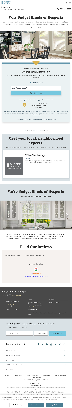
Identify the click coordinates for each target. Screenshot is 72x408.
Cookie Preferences (36, 377)
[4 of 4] (38, 227)
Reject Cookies (36, 405)
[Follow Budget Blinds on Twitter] (55, 344)
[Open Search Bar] (66, 3)
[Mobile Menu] (70, 3)
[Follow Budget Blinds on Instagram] (43, 344)
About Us (10, 360)
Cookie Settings (18, 405)
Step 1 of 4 (37, 83)
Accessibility (46, 375)
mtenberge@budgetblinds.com (12, 304)
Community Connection (37, 130)
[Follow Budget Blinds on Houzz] (47, 344)
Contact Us (11, 351)
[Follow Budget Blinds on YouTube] (51, 344)
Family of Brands (13, 355)
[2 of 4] (35, 227)
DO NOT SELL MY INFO (61, 375)
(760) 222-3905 (65, 9)
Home (25, 130)
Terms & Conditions (32, 375)
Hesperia (6, 7)
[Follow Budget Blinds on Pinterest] (60, 344)
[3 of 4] (36, 227)
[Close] (69, 398)
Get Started (36, 93)
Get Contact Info (18, 9)
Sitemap (7, 375)
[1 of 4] (33, 227)
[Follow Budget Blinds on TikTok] (64, 344)
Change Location (16, 295)
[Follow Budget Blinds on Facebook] (38, 344)
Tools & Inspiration (14, 365)
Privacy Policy (37, 115)
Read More (32, 307)
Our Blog (10, 370)
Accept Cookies (54, 405)
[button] (7, 9)
